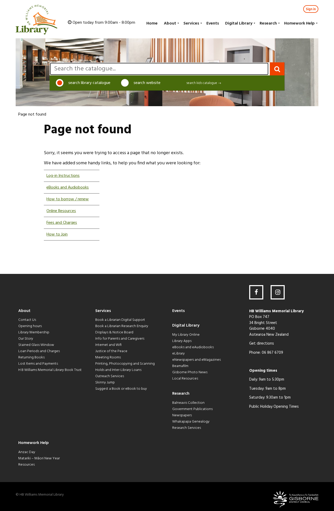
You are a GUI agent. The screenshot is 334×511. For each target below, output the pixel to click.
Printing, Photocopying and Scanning (125, 364)
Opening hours (30, 326)
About (170, 23)
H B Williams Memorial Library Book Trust (50, 370)
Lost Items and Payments (38, 364)
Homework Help (299, 23)
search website (147, 83)
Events (212, 23)
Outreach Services (109, 376)
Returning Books (31, 357)
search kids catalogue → (203, 83)
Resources (26, 465)
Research (268, 23)
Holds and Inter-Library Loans (118, 370)
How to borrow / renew (67, 199)
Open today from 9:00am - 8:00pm (104, 22)
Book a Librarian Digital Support (120, 320)
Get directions (261, 343)
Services (191, 23)
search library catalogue (89, 83)
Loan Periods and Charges (39, 351)
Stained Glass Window (36, 345)
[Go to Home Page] (36, 20)
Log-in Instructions (63, 175)
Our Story (25, 339)
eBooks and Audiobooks (67, 187)
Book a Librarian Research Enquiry (121, 326)
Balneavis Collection (188, 403)
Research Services (186, 428)
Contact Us (27, 320)
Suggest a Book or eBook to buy (121, 389)
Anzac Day (26, 452)
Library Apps (182, 341)
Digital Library (238, 23)
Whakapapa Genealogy (191, 422)
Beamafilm (180, 366)
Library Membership (33, 332)
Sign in (311, 9)
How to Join (57, 234)
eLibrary (178, 354)
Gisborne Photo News (189, 372)
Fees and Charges (61, 222)
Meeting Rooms (108, 357)
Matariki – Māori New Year (39, 458)
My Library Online (186, 335)
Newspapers (182, 415)
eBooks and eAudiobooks (193, 347)
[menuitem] (151, 23)
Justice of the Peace (111, 351)
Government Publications (192, 409)
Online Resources (61, 211)
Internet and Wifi (108, 345)
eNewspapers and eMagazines (196, 360)
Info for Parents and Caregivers (119, 339)
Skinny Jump (105, 383)
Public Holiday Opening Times (274, 407)
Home (152, 23)
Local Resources (185, 379)
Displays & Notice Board (114, 332)
